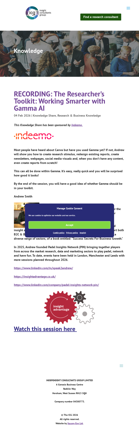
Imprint (83, 232)
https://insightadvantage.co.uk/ (35, 276)
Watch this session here (45, 329)
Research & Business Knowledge (79, 115)
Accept (69, 225)
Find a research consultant (100, 17)
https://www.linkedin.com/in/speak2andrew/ (43, 268)
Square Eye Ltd (75, 423)
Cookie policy (58, 232)
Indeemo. (77, 125)
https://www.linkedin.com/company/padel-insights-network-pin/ (56, 285)
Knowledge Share (44, 115)
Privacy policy (72, 232)
